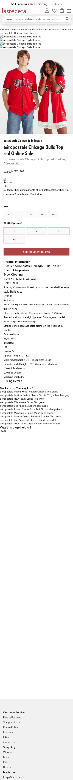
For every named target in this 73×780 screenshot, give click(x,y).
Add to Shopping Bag (36, 252)
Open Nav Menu (69, 10)
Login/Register (11, 777)
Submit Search (67, 19)
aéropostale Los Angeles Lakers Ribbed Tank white (28, 420)
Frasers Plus (9, 732)
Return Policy (10, 727)
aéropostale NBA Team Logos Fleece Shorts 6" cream (30, 423)
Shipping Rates (11, 722)
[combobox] (37, 19)
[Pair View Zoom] (20, 36)
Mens (6, 757)
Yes (2, 431)
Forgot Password (12, 717)
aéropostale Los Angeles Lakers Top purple (24, 405)
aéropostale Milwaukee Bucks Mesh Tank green (27, 412)
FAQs (6, 737)
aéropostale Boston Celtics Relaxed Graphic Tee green (30, 416)
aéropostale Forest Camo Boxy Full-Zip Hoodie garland (31, 409)
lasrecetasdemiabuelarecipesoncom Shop (34, 29)
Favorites (54, 10)
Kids (5, 762)
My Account (46, 10)
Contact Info (10, 742)
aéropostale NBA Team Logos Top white (22, 398)
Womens (8, 752)
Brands (7, 767)
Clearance (66, 29)
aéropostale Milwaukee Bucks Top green (22, 402)
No (5, 431)
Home (4, 29)
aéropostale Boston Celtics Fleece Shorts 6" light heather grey (35, 395)
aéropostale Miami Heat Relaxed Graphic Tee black (29, 391)
